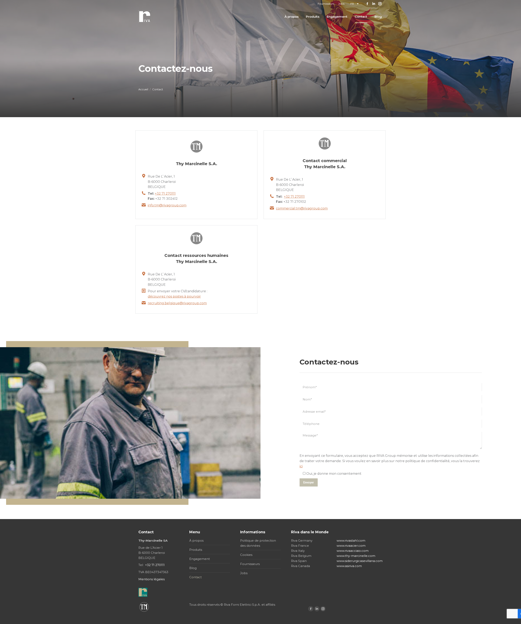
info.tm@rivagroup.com (167, 205)
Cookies (246, 555)
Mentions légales (151, 579)
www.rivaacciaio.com (353, 551)
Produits (195, 550)
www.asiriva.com (349, 566)
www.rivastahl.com (351, 540)
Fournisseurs (250, 564)
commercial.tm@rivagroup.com (302, 208)
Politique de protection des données (258, 543)
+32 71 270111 (165, 193)
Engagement (199, 559)
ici (301, 466)
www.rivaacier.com (351, 546)
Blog (193, 568)
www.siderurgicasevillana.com (360, 561)
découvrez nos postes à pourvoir (174, 296)
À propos (196, 540)
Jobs (243, 573)
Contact (195, 577)
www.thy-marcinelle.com (356, 556)
